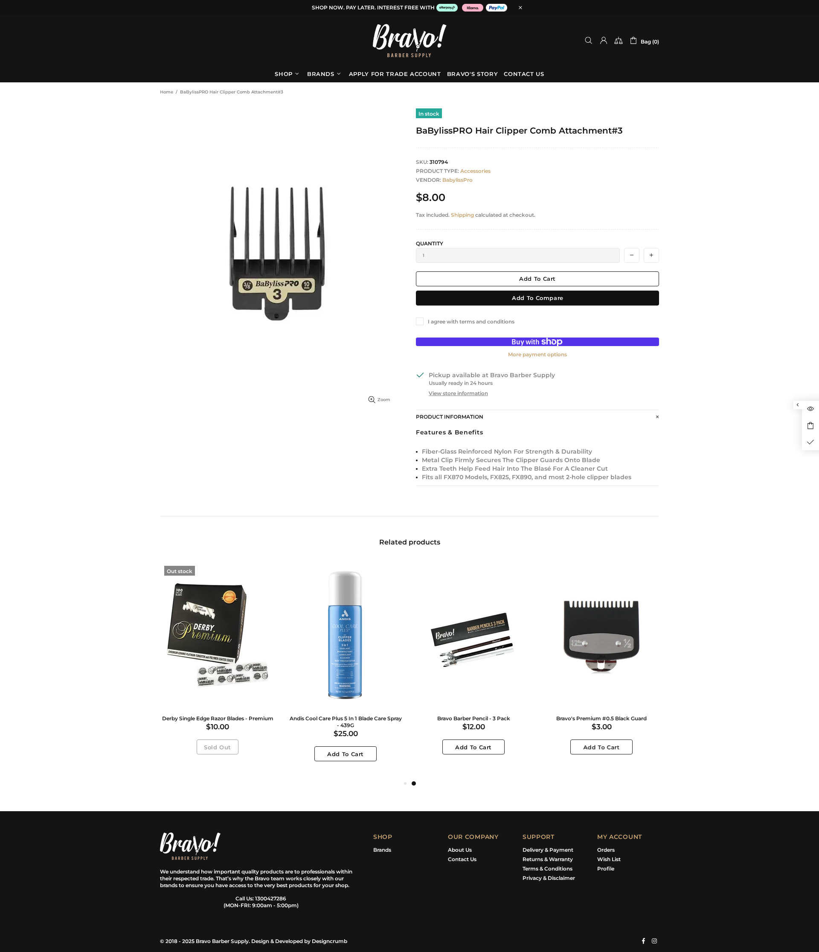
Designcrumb (329, 941)
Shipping (462, 215)
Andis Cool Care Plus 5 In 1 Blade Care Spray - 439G (346, 721)
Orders (606, 850)
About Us (460, 850)
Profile (605, 868)
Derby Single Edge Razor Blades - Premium (217, 718)
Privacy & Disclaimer (549, 878)
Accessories (475, 171)
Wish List (609, 859)
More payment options (537, 354)
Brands (382, 850)
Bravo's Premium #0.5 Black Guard (601, 718)
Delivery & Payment (548, 850)
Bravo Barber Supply (409, 40)
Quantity (429, 243)
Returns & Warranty (548, 859)
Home (166, 92)
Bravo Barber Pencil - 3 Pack (473, 718)
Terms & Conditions (547, 868)
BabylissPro (457, 180)
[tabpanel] (473, 667)
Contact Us (462, 859)
